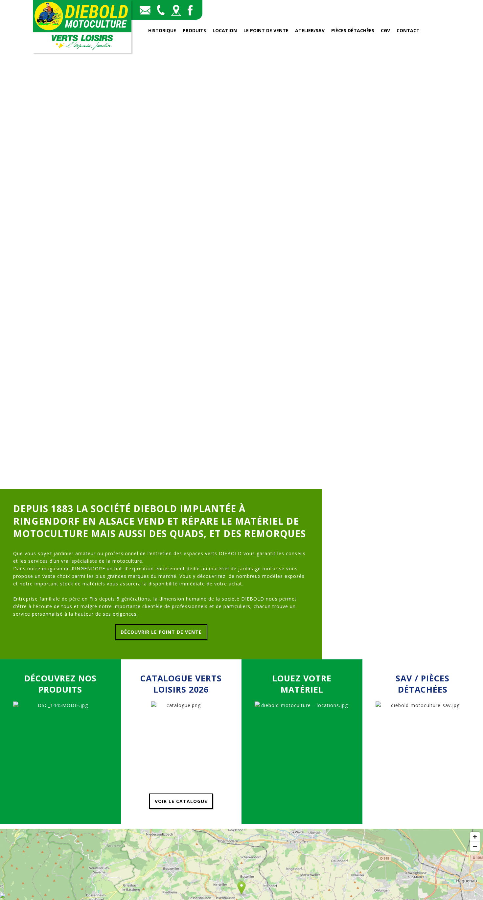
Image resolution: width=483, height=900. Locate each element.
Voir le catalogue (181, 801)
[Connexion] (2, 896)
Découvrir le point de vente (161, 632)
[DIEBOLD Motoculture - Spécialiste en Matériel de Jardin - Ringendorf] (82, 51)
